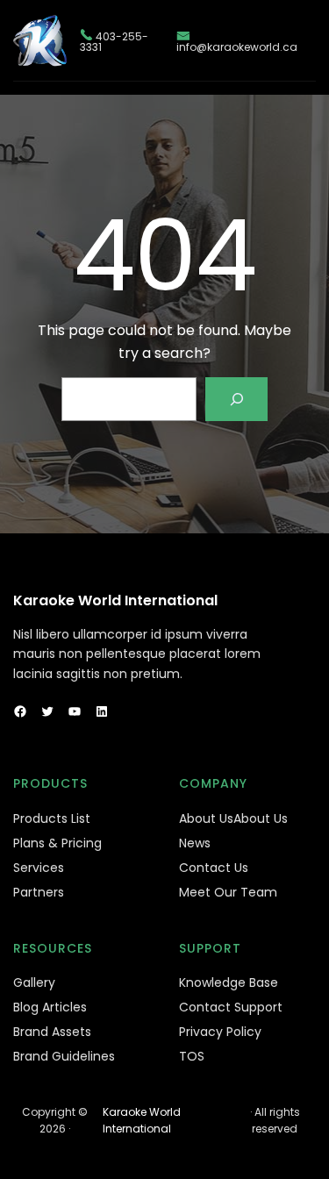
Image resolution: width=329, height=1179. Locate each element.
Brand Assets (52, 1031)
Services (38, 867)
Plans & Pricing (57, 843)
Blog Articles (50, 1007)
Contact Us (213, 867)
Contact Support (231, 1007)
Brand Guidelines (64, 1056)
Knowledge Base (228, 982)
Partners (38, 892)
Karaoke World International (115, 600)
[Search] (236, 398)
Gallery (34, 982)
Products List (51, 818)
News (195, 843)
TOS (191, 1056)
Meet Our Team (228, 892)
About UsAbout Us (233, 818)
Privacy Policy (220, 1031)
